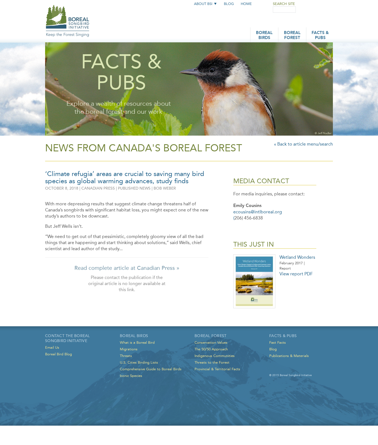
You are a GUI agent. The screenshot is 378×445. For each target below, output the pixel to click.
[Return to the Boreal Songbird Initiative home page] (67, 16)
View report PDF (296, 273)
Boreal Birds (264, 35)
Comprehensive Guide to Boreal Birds (151, 369)
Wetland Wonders (297, 257)
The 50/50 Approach (211, 349)
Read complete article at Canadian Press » (126, 268)
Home (246, 4)
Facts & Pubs (320, 35)
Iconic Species (131, 376)
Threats (126, 356)
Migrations (129, 349)
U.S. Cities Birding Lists (139, 362)
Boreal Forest (292, 35)
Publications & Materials (289, 356)
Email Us (52, 347)
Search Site (284, 4)
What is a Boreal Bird (137, 342)
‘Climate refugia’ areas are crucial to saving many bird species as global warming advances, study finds (124, 177)
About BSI (203, 4)
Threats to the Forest (212, 362)
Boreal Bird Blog (58, 354)
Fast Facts (277, 342)
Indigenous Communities (215, 356)
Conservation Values (211, 342)
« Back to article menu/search (303, 144)
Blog (229, 4)
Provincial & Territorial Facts (217, 369)
